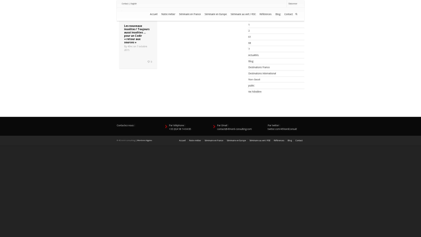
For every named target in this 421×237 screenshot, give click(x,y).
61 (249, 36)
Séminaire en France (190, 14)
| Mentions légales (144, 140)
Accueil (153, 14)
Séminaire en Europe (216, 14)
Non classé (254, 79)
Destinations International (262, 73)
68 (249, 42)
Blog (277, 14)
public (251, 85)
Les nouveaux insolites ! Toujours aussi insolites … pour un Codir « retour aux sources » (136, 34)
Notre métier (168, 14)
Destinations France (259, 67)
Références (266, 14)
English (134, 3)
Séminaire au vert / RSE (243, 14)
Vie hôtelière (254, 91)
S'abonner (292, 3)
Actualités (253, 55)
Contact (125, 3)
